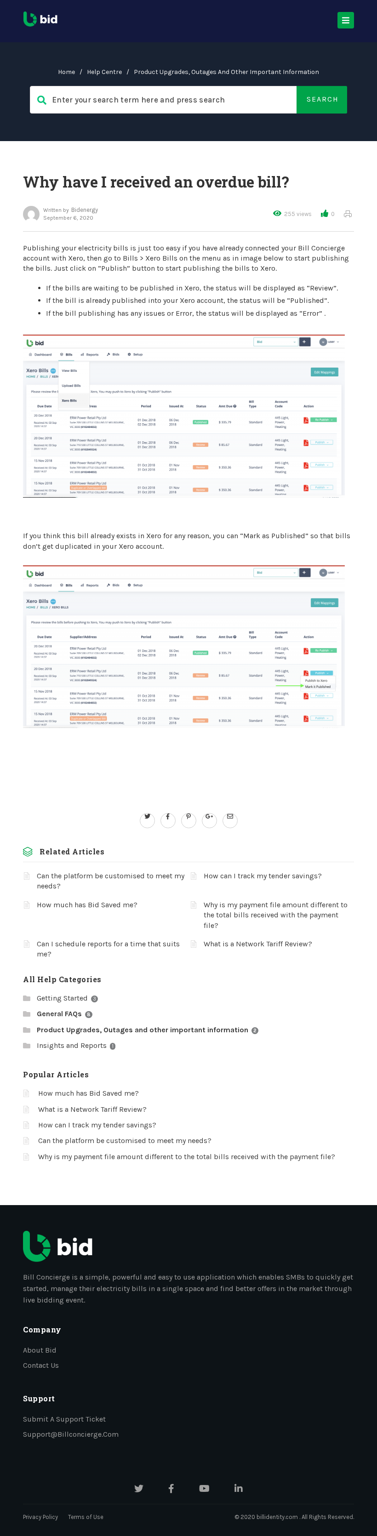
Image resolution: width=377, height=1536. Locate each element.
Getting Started (62, 998)
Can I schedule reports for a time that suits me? (108, 948)
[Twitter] (139, 1489)
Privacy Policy (40, 1516)
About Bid (40, 1350)
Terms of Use (85, 1516)
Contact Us (41, 1365)
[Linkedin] (238, 1489)
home (66, 72)
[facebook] (168, 816)
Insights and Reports (72, 1045)
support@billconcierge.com (71, 1434)
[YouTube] (204, 1489)
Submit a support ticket (64, 1419)
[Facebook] (171, 1489)
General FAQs (59, 1013)
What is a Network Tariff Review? (258, 943)
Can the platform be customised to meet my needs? (110, 880)
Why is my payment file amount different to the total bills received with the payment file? (276, 915)
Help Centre (104, 72)
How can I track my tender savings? (263, 875)
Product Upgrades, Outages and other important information (226, 72)
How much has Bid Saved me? (87, 904)
